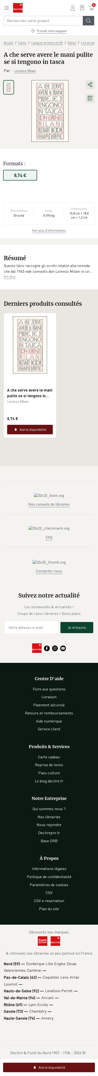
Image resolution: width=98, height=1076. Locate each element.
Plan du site (49, 908)
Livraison (49, 696)
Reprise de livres (49, 764)
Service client (49, 729)
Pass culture (49, 772)
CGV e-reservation (49, 900)
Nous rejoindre (49, 824)
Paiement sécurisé (49, 705)
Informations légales (49, 868)
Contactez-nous (49, 571)
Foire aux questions (49, 689)
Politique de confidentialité (49, 876)
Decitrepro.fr (49, 832)
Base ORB (49, 840)
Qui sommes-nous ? (49, 808)
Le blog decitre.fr (49, 781)
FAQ (49, 537)
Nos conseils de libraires (49, 504)
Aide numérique (49, 721)
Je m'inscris (77, 627)
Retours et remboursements (49, 713)
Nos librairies (49, 816)
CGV (49, 892)
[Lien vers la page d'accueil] (18, 8)
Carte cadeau (49, 757)
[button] (49, 268)
